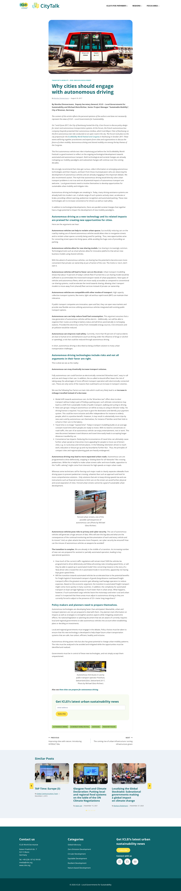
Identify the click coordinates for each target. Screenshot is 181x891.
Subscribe (123, 850)
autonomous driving (60, 727)
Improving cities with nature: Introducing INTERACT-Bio (64, 741)
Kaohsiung (96, 727)
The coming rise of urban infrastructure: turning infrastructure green (113, 741)
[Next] (149, 786)
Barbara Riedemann (121, 806)
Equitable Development (77, 858)
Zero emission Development (80, 80)
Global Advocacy (74, 844)
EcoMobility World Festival (80, 727)
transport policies (109, 727)
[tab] (86, 810)
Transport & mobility (60, 80)
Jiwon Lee (78, 806)
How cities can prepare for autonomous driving (78, 689)
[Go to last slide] (31, 786)
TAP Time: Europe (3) (47, 788)
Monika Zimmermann (61, 98)
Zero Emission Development (79, 849)
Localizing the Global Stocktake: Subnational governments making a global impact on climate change (126, 794)
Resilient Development (77, 863)
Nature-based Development (79, 868)
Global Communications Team (47, 794)
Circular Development (77, 854)
